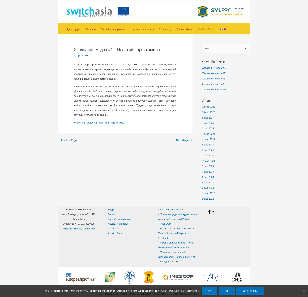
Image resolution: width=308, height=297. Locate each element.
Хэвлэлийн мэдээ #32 (214, 67)
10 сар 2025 (208, 112)
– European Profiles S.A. (171, 209)
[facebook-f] (209, 212)
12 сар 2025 (208, 106)
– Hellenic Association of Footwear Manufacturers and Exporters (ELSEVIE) (176, 233)
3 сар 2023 (208, 187)
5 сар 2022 (208, 198)
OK (209, 290)
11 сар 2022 (208, 193)
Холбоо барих (116, 233)
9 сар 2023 (208, 166)
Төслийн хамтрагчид (119, 219)
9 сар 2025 (208, 117)
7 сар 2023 (208, 171)
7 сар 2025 (208, 123)
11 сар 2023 (208, 161)
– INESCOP (164, 223)
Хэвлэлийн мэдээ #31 (214, 73)
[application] (94, 29)
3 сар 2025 (208, 128)
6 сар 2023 (208, 177)
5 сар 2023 (208, 182)
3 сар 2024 (208, 150)
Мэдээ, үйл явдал (118, 223)
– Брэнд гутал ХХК (168, 261)
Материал (113, 228)
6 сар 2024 (208, 144)
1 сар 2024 (208, 155)
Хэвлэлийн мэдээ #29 (214, 84)
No (226, 290)
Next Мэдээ (184, 140)
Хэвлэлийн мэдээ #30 (214, 78)
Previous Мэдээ (68, 140)
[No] (304, 291)
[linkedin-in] (213, 212)
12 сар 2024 (208, 133)
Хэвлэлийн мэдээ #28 (214, 89)
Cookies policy (250, 290)
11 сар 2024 (208, 139)
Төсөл (111, 214)
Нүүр (111, 209)
